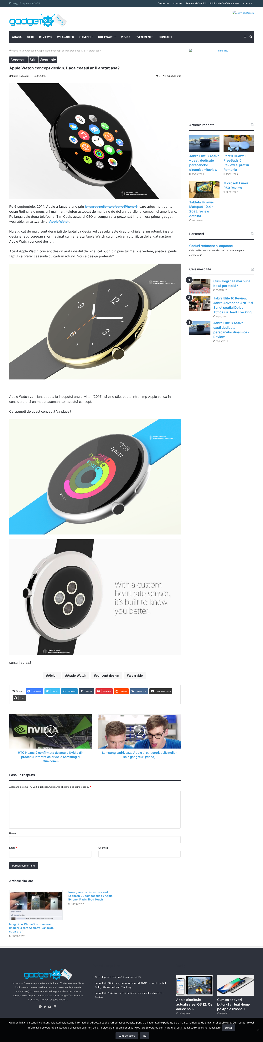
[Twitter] (46, 1006)
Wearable (48, 60)
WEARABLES (65, 37)
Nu (145, 1035)
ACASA (17, 37)
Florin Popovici (20, 75)
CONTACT (165, 37)
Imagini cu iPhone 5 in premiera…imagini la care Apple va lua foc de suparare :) (31, 927)
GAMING (85, 37)
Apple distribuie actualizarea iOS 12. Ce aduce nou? (194, 1004)
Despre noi (163, 3)
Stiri (22, 50)
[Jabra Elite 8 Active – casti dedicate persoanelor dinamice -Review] (204, 143)
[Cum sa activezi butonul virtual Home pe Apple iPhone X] (235, 985)
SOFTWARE (105, 37)
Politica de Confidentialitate (224, 3)
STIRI (30, 37)
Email (13, 847)
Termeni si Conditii (196, 3)
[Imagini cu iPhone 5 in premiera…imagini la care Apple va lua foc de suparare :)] (36, 905)
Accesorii (31, 50)
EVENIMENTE (144, 37)
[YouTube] (50, 1006)
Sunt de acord (126, 1035)
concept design (107, 675)
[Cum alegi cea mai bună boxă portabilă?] (199, 286)
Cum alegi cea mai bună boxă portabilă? (118, 977)
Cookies (177, 3)
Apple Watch (76, 675)
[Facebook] (41, 1006)
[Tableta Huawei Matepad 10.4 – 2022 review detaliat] (204, 189)
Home (14, 50)
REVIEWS (45, 37)
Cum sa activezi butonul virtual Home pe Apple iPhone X (233, 1004)
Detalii (228, 1027)
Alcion (52, 675)
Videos (125, 37)
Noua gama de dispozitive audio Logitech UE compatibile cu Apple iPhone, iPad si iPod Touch (90, 895)
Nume (13, 833)
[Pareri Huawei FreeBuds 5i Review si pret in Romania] (239, 143)
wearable (136, 675)
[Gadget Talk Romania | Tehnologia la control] (38, 19)
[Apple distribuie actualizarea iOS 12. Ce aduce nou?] (194, 985)
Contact (247, 3)
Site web (103, 847)
